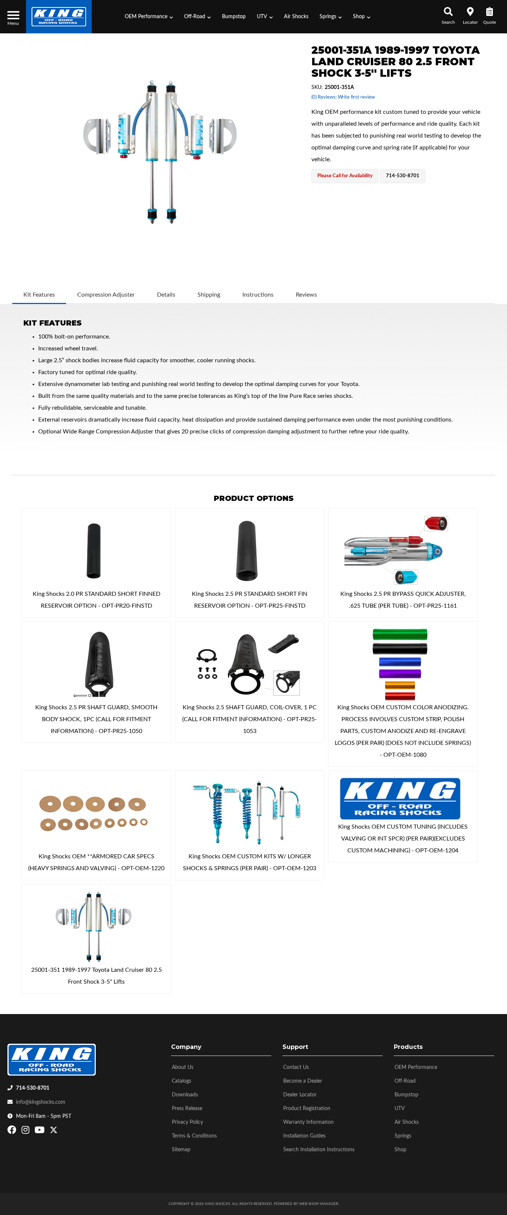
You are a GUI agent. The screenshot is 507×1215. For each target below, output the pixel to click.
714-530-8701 (32, 1088)
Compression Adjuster (106, 295)
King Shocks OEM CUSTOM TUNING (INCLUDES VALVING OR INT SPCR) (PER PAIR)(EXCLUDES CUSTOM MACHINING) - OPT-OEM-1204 (403, 839)
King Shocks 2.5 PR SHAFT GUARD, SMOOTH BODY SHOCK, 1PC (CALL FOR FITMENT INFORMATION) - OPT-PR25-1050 (96, 719)
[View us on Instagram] (26, 1131)
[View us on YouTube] (40, 1131)
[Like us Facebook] (12, 1131)
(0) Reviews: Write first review (343, 97)
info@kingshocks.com (40, 1102)
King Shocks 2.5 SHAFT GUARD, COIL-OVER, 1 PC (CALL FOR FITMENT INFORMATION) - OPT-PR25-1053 (249, 719)
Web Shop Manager (318, 1204)
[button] (149, 16)
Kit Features (39, 295)
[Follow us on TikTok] (61, 1131)
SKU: (317, 87)
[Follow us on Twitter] (54, 1131)
